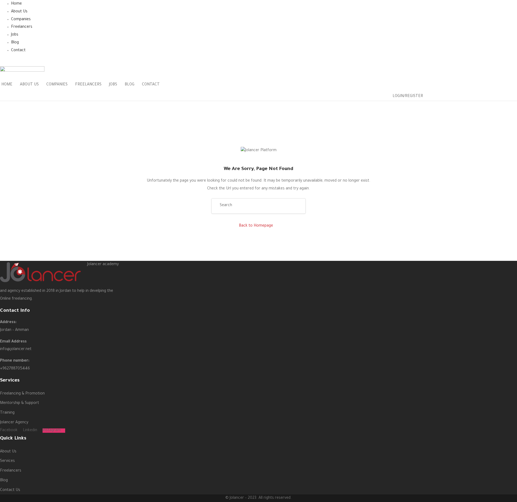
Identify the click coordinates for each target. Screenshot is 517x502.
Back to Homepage (256, 226)
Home (16, 4)
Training (7, 413)
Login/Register (408, 96)
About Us (19, 12)
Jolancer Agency (14, 423)
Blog (15, 43)
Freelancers (21, 27)
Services (7, 461)
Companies (21, 20)
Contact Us (10, 490)
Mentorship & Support (19, 403)
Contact (18, 51)
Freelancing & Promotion (22, 394)
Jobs (14, 35)
